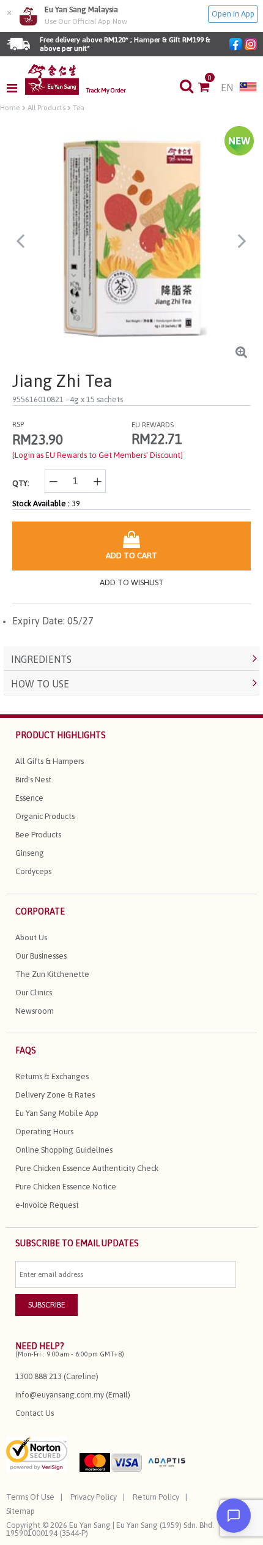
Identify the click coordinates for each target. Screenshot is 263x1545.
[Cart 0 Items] (209, 88)
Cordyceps (33, 871)
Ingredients (41, 659)
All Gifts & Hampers (49, 761)
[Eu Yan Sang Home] (52, 79)
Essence (29, 797)
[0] (209, 88)
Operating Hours (44, 1131)
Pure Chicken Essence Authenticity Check (86, 1168)
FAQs (25, 1050)
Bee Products (38, 834)
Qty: (20, 483)
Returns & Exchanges (52, 1076)
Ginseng (29, 853)
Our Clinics (33, 992)
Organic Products (45, 816)
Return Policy (156, 1497)
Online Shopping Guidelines (64, 1149)
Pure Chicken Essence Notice (65, 1186)
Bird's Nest (33, 779)
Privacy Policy (93, 1497)
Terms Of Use (30, 1497)
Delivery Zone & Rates (55, 1094)
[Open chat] (234, 1515)
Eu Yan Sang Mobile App (56, 1113)
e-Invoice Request (47, 1205)
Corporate (40, 911)
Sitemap (20, 1511)
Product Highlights (60, 735)
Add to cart (131, 555)
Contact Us (34, 1413)
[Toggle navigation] (15, 88)
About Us (31, 937)
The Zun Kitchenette (52, 974)
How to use (40, 683)
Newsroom (34, 1011)
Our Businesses (41, 955)
